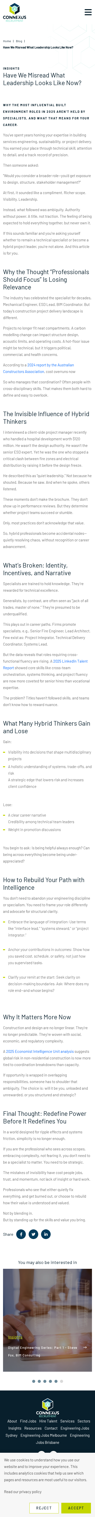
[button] (33, 1381)
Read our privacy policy (23, 1491)
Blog (19, 41)
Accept (76, 1508)
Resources (33, 1428)
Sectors (84, 1421)
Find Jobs (28, 1421)
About (12, 1421)
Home (7, 41)
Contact (51, 1428)
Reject (44, 1508)
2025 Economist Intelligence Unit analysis (40, 1051)
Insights (14, 1428)
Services (67, 1421)
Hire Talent (48, 1421)
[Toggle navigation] (88, 12)
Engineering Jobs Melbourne (44, 1435)
